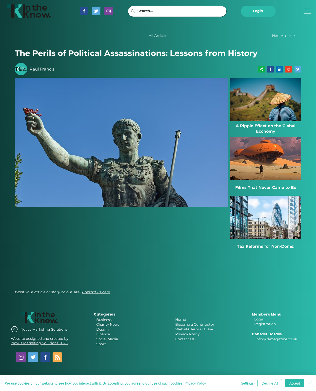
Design (102, 329)
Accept (294, 383)
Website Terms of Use (194, 329)
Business (104, 320)
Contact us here (96, 292)
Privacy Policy (187, 334)
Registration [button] (265, 324)
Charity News (107, 324)
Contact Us (185, 339)
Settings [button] (247, 383)
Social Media (107, 339)
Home (180, 319)
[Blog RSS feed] (57, 357)
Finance (103, 334)
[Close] (310, 383)
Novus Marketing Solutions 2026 (39, 343)
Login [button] (259, 319)
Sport (101, 344)
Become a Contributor (194, 324)
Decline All (270, 383)
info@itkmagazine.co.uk (276, 339)
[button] (258, 11)
